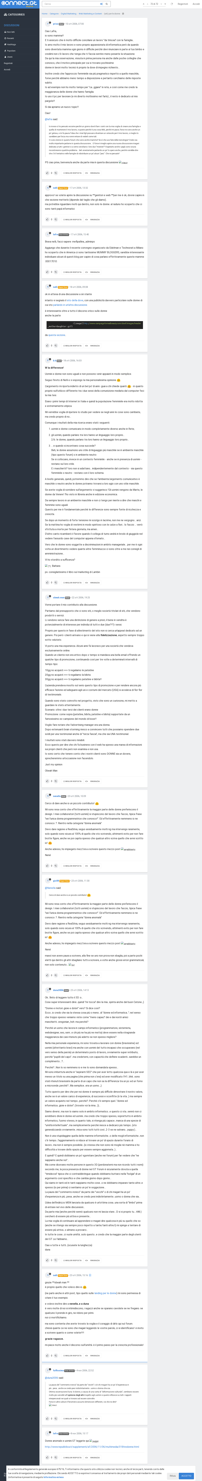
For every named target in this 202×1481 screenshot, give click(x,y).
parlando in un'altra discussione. (70, 304)
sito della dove (75, 300)
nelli (55, 188)
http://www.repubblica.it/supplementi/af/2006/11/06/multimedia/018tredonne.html (92, 1446)
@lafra (48, 119)
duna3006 (58, 990)
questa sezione (56, 335)
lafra (55, 234)
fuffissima (58, 1370)
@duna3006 (51, 1377)
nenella (57, 796)
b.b (54, 360)
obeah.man (59, 597)
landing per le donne (105, 1293)
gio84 (56, 881)
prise (55, 24)
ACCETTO (186, 1476)
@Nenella (50, 887)
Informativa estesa (54, 1477)
